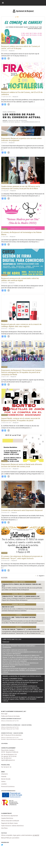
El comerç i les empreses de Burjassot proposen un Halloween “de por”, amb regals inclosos (21, 557)
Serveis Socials (5, 779)
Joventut (4, 784)
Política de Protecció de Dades (10, 716)
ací (7, 672)
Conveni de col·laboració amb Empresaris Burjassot (22, 510)
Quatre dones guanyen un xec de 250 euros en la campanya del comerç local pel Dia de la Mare (20, 187)
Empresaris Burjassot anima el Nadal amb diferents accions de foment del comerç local (21, 465)
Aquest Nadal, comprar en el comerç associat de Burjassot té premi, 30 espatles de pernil (20, 419)
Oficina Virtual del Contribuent (10, 820)
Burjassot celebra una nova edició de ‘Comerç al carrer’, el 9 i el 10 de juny (20, 47)
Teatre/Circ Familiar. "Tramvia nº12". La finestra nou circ (21, 629)
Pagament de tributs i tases (9, 823)
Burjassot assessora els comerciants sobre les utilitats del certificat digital (20, 279)
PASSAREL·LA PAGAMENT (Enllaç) (12, 678)
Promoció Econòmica (7, 786)
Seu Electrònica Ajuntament (9, 815)
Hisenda (3, 776)
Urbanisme (4, 774)
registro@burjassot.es (8, 760)
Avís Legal (4, 714)
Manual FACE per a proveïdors (10, 838)
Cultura (3, 781)
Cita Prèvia (4, 743)
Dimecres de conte (8, 607)
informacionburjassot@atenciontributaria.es (24, 652)
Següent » (42, 575)
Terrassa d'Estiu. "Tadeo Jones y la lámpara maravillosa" (21, 596)
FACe (5, 833)
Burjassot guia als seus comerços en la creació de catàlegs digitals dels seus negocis (21, 325)
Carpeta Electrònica (7, 818)
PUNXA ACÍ (5, 642)
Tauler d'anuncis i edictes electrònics (12, 825)
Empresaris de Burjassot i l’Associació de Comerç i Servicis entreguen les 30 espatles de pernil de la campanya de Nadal (21, 372)
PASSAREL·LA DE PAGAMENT (27, 670)
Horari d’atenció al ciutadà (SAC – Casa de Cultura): (16, 725)
